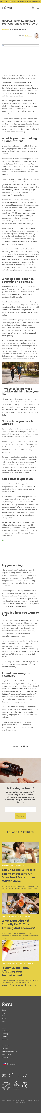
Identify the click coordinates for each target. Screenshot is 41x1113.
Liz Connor (28, 36)
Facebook (24, 747)
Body (3, 916)
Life (3, 29)
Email (26, 747)
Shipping (5, 1034)
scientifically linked (23, 294)
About (4, 1028)
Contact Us (5, 1046)
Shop (3, 1013)
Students (5, 1057)
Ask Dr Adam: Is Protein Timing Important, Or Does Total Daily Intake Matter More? (18, 875)
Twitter (21, 747)
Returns (4, 1037)
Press (3, 1022)
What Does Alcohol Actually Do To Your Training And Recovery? (19, 924)
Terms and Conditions (9, 1052)
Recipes (4, 1016)
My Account (6, 1031)
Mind (7, 29)
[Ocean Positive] (16, 1089)
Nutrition (5, 866)
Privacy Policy (6, 1054)
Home (4, 1010)
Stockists (5, 1039)
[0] (33, 7)
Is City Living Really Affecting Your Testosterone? (15, 971)
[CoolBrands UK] (6, 1089)
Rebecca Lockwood (22, 164)
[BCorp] (24, 1089)
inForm (4, 1019)
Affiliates (5, 1049)
